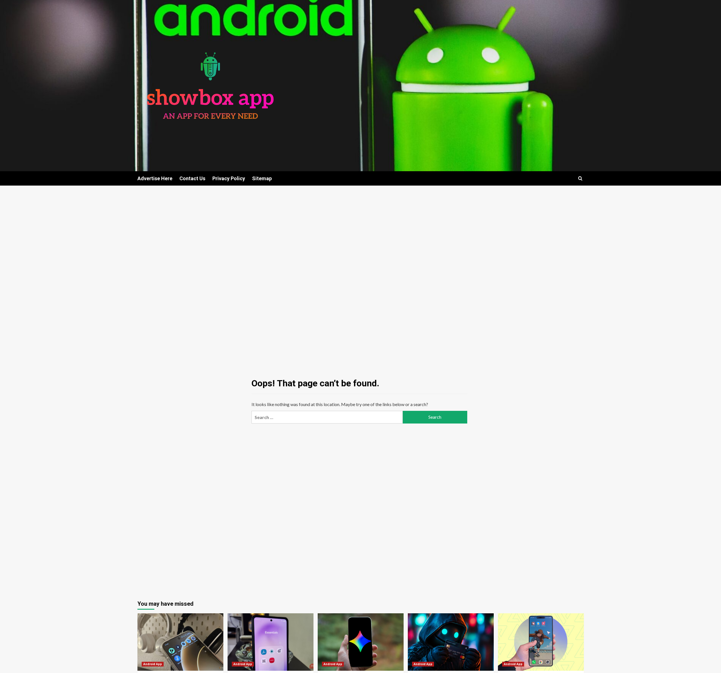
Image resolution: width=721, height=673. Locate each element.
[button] (580, 178)
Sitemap (262, 178)
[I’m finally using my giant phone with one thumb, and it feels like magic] (541, 641)
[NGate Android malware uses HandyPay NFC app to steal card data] (451, 641)
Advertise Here (154, 178)
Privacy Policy (228, 178)
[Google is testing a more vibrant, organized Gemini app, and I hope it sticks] (361, 641)
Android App (152, 664)
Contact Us (192, 178)
